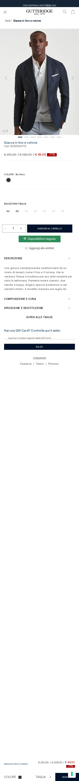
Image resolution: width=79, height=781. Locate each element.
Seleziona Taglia (15, 203)
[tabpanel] (39, 82)
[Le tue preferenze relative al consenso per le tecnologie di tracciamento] (72, 774)
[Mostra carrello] (73, 12)
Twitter (40, 364)
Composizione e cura (20, 298)
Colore (14, 174)
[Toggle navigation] (5, 12)
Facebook (26, 364)
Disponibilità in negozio (42, 238)
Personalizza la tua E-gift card (39, 3)
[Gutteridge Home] (39, 12)
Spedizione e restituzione (23, 308)
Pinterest (53, 364)
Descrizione (13, 258)
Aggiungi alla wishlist (41, 248)
